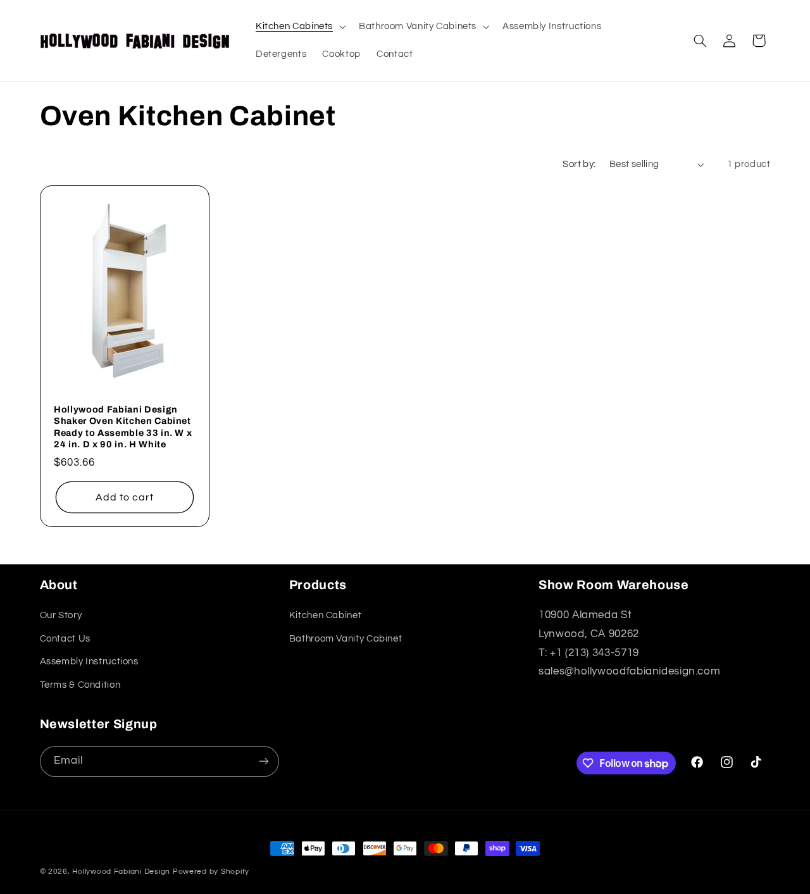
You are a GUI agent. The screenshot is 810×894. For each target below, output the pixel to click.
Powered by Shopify (211, 871)
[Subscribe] (263, 761)
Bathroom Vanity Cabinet (345, 638)
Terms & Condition (80, 685)
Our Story (61, 615)
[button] (299, 26)
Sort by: (579, 164)
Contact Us (65, 638)
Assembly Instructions (89, 661)
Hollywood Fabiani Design (121, 871)
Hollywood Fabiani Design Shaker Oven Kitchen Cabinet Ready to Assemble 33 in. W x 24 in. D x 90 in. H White (123, 426)
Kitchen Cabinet (325, 615)
